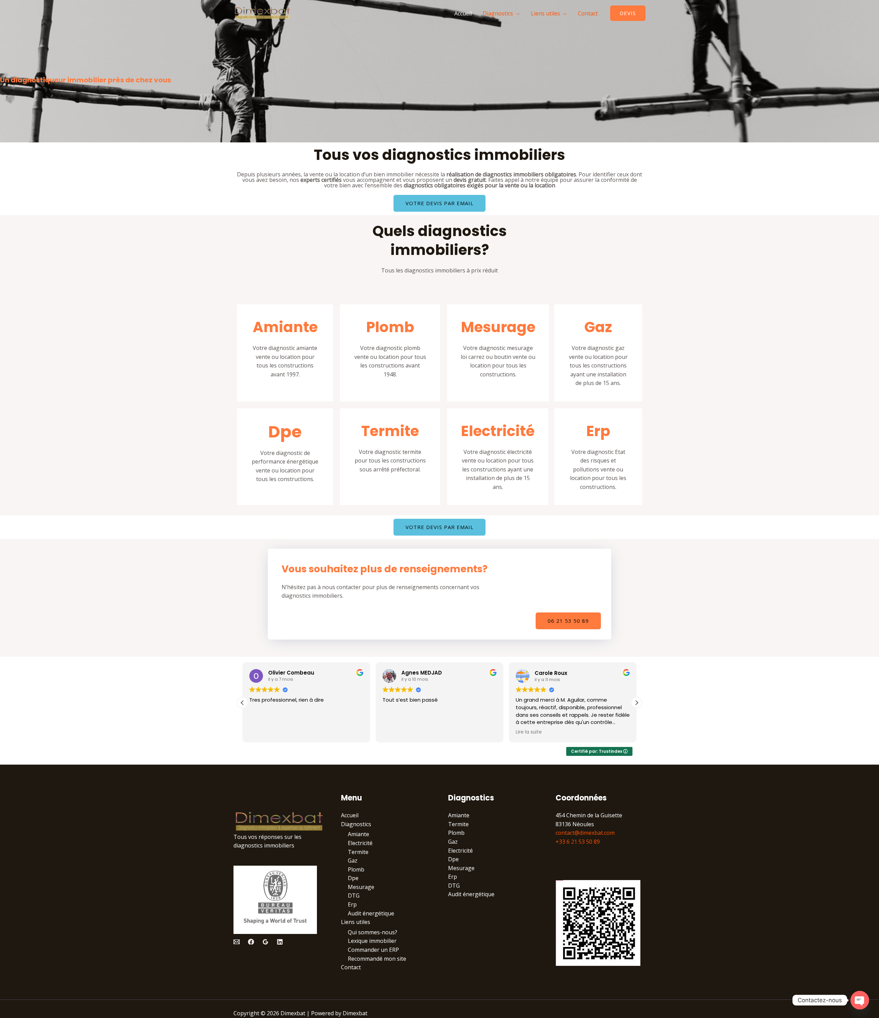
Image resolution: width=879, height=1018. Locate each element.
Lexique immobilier (372, 941)
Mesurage (498, 327)
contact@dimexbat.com (585, 832)
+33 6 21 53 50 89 (578, 841)
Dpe (285, 431)
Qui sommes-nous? (372, 932)
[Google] (265, 942)
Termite (390, 431)
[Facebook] (251, 942)
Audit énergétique (371, 913)
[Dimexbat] (261, 12)
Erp (598, 431)
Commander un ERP (373, 949)
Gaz (598, 327)
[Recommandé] (236, 942)
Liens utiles (545, 13)
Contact (588, 13)
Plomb (390, 327)
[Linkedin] (280, 942)
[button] (636, 703)
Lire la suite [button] (529, 732)
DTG (353, 895)
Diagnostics (498, 13)
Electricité (498, 431)
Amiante (285, 327)
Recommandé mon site (377, 958)
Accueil (463, 13)
